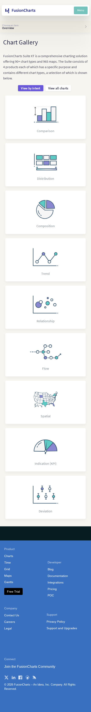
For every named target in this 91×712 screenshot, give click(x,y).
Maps (8, 575)
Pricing (52, 589)
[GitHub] (27, 677)
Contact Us (11, 615)
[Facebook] (20, 677)
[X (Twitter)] (6, 677)
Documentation (58, 576)
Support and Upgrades (62, 628)
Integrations (55, 582)
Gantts (8, 582)
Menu (80, 10)
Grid (7, 569)
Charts (8, 556)
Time (7, 562)
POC (51, 595)
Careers (9, 622)
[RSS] (34, 677)
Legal (8, 628)
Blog (51, 569)
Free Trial (13, 591)
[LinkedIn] (13, 677)
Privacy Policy (56, 621)
